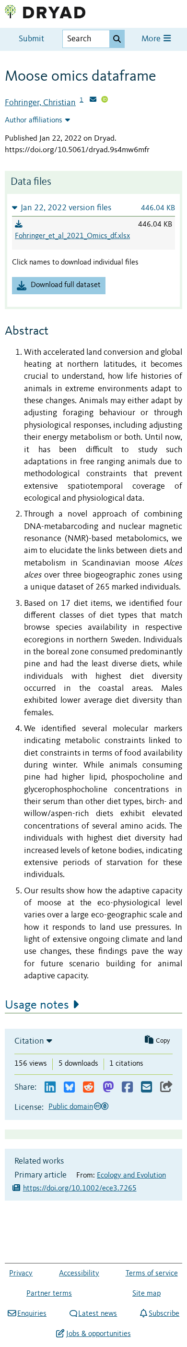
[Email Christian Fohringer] (93, 100)
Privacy (21, 1273)
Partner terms (49, 1294)
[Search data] (117, 39)
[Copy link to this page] (166, 1087)
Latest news (97, 1314)
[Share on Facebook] (127, 1087)
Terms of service (152, 1273)
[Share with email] (146, 1087)
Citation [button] (29, 1041)
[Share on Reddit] (88, 1087)
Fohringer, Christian (40, 102)
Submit (31, 39)
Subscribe (164, 1314)
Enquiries (32, 1314)
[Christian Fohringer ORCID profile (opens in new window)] (104, 100)
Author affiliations (33, 120)
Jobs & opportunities (98, 1334)
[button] (93, 207)
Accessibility (79, 1273)
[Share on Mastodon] (108, 1087)
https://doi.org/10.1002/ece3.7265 (80, 1188)
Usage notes (37, 1005)
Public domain (70, 1107)
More (152, 39)
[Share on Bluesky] (69, 1087)
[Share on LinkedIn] (50, 1087)
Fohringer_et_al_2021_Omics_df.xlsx (72, 236)
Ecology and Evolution (131, 1175)
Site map (146, 1294)
